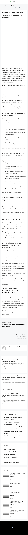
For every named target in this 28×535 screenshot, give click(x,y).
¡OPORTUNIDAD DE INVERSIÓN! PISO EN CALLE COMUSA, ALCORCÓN (16, 483)
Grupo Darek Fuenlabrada (9, 5)
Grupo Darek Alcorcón (9, 449)
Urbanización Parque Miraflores (11, 462)
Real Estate (6, 460)
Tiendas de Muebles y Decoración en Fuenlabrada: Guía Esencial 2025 (11, 360)
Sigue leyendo (5, 368)
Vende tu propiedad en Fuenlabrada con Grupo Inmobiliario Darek (10, 290)
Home (3, 5)
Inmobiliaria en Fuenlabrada (20, 22)
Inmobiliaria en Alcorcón (9, 454)
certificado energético (17, 226)
